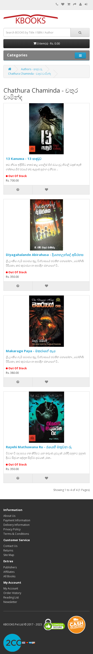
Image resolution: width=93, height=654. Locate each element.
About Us (9, 516)
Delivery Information (16, 525)
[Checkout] (74, 4)
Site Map (8, 555)
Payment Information (16, 520)
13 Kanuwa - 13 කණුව (24, 158)
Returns (8, 550)
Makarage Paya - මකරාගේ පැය (31, 351)
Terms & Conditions (16, 534)
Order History (12, 593)
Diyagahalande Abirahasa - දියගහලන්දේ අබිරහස (45, 254)
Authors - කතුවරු (31, 69)
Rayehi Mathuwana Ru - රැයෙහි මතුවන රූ (39, 447)
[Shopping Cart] (68, 4)
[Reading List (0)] (62, 4)
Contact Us (10, 546)
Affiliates (8, 572)
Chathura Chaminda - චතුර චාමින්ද (29, 74)
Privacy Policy (12, 529)
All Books (9, 576)
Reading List (11, 597)
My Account (10, 588)
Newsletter (10, 602)
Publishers (10, 567)
